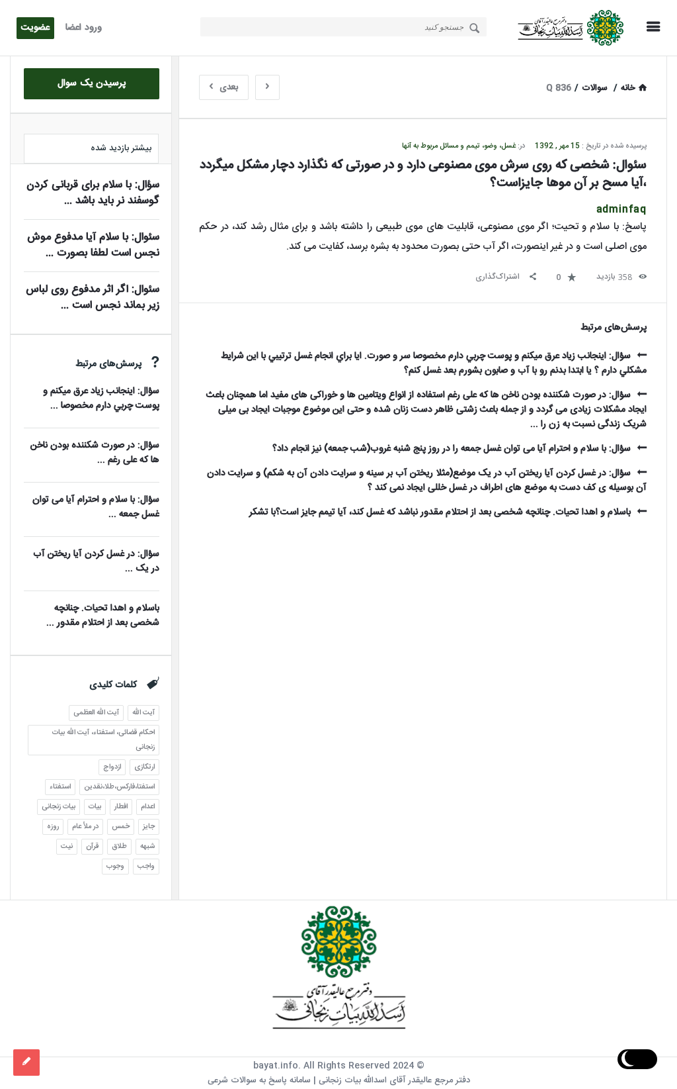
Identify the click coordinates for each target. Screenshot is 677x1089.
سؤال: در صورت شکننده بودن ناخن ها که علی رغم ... (94, 453)
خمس (121, 827)
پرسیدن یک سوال (92, 83)
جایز (149, 827)
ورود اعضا (83, 28)
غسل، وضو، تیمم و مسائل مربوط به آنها (459, 146)
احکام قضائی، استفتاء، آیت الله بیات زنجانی (103, 740)
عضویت (35, 28)
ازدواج (112, 767)
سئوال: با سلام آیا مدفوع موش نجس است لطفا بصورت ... (93, 245)
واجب (146, 867)
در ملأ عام (85, 827)
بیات (95, 807)
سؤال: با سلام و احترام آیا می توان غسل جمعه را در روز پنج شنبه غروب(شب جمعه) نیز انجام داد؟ (451, 449)
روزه (53, 827)
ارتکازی (144, 767)
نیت (67, 847)
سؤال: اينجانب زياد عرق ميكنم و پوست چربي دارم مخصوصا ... (101, 398)
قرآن (92, 847)
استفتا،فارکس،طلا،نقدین (119, 787)
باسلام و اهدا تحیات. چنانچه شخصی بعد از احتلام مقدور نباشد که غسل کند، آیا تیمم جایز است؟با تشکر (440, 512)
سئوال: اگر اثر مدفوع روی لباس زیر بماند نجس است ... (92, 297)
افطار (121, 807)
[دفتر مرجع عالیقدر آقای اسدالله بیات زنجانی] (567, 28)
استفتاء (60, 787)
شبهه (147, 847)
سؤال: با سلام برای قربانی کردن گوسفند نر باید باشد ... (92, 193)
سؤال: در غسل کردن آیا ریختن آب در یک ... (96, 561)
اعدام (148, 807)
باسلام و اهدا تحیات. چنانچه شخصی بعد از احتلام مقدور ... (102, 615)
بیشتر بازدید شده (121, 148)
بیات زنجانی (58, 807)
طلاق (119, 847)
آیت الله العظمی (96, 713)
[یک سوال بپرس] (26, 1062)
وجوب (115, 867)
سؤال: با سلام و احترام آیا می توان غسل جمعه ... (95, 507)
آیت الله (143, 713)
